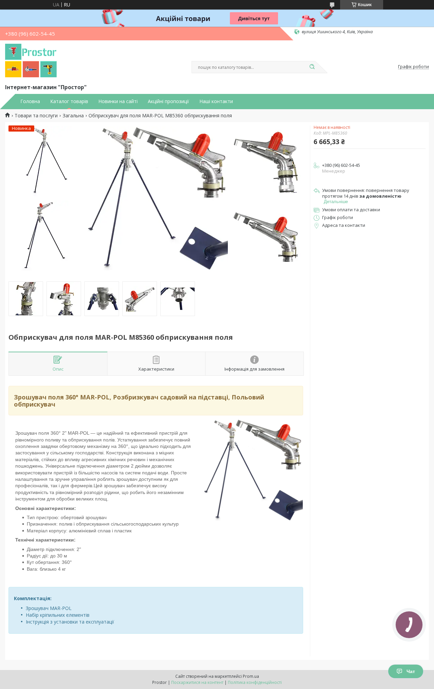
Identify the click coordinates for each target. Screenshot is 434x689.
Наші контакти (216, 101)
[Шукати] (312, 67)
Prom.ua (251, 676)
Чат (411, 671)
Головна (30, 101)
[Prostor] (31, 61)
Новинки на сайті (118, 101)
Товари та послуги (36, 116)
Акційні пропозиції (168, 101)
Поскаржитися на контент (197, 682)
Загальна (73, 116)
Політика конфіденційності (255, 682)
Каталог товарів (69, 101)
